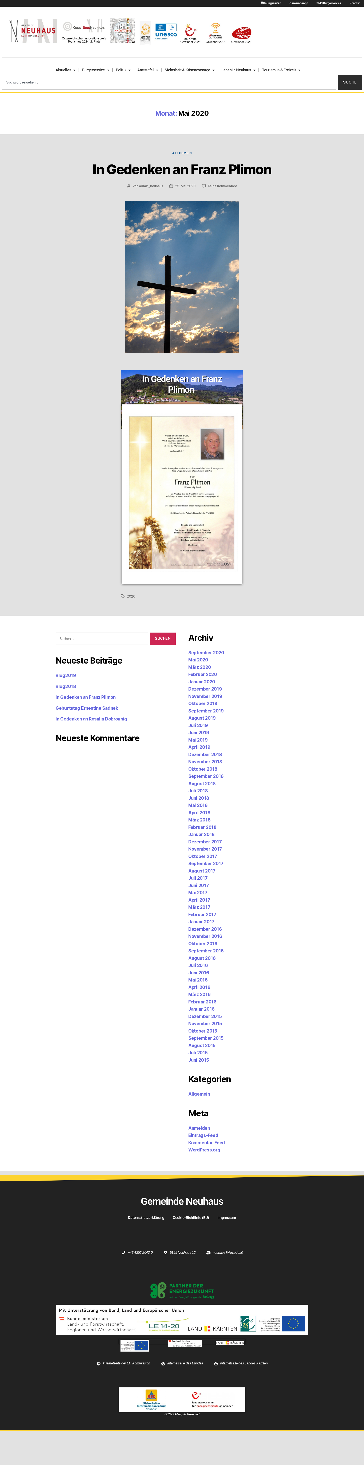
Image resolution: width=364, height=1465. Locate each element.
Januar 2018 (201, 834)
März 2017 (199, 907)
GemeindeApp (298, 3)
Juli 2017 (198, 878)
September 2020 (206, 652)
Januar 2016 (201, 1009)
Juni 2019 (198, 732)
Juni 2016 (198, 972)
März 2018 (199, 820)
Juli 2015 (198, 1052)
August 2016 (202, 958)
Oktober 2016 (202, 943)
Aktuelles (63, 70)
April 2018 (199, 812)
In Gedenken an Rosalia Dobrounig (91, 719)
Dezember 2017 (205, 841)
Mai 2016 (198, 980)
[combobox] (169, 82)
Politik (121, 70)
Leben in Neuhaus (236, 70)
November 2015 (205, 1023)
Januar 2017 (201, 921)
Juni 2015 (198, 1060)
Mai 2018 (198, 805)
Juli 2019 (198, 725)
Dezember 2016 (205, 929)
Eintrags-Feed (203, 1135)
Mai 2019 (198, 740)
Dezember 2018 (205, 754)
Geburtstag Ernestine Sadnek (87, 708)
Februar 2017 (202, 914)
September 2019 (206, 711)
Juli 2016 (198, 965)
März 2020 (199, 667)
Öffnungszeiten (271, 3)
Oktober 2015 (202, 1031)
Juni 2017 (198, 885)
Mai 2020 (198, 659)
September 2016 (206, 950)
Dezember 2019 (205, 689)
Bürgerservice (93, 70)
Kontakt (355, 3)
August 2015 (201, 1045)
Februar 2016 (202, 1001)
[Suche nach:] (101, 640)
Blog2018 (66, 686)
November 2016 (205, 936)
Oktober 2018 (202, 769)
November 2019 (205, 696)
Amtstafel (145, 70)
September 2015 (205, 1038)
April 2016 (199, 987)
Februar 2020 (202, 674)
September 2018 (206, 776)
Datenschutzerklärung (146, 1217)
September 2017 (205, 863)
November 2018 (205, 761)
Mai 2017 (197, 892)
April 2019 (199, 747)
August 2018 (202, 783)
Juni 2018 (198, 798)
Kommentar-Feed (206, 1142)
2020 (131, 596)
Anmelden (199, 1128)
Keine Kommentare (222, 186)
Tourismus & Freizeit (279, 70)
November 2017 (205, 849)
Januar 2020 (201, 681)
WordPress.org (204, 1150)
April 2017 (199, 900)
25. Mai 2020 (185, 186)
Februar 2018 (202, 827)
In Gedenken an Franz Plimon (181, 169)
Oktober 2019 (202, 703)
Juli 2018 (198, 790)
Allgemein (182, 153)
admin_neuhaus (151, 186)
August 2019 (202, 718)
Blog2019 (66, 675)
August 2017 (201, 871)
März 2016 (199, 994)
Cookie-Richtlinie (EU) (191, 1217)
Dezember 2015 (205, 1016)
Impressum (226, 1217)
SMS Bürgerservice (328, 3)
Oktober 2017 (202, 856)
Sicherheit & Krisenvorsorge (187, 70)
